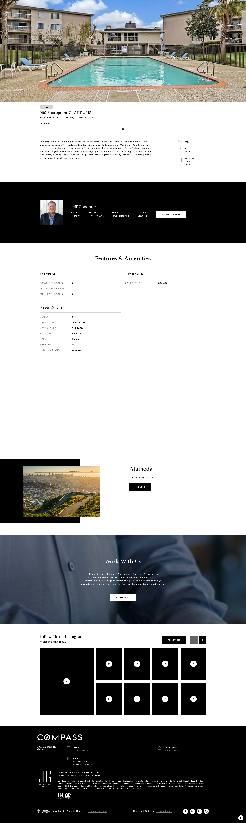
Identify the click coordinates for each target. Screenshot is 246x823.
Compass (126, 781)
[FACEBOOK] (185, 811)
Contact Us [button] (123, 597)
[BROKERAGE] (206, 811)
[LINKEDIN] (199, 811)
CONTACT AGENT (171, 214)
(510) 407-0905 (96, 216)
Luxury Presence (97, 811)
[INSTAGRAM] (192, 811)
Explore (140, 487)
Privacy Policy (164, 811)
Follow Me (174, 640)
